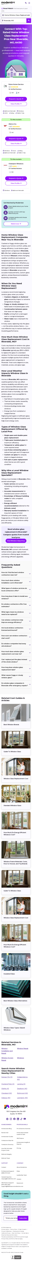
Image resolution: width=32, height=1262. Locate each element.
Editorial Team (5, 1158)
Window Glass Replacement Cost (16, 778)
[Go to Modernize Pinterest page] (7, 1119)
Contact (3, 1167)
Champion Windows (16, 164)
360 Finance (20, 1138)
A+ (18, 92)
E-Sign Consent (22, 1229)
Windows (20, 1058)
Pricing (19, 1148)
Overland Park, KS (7, 1084)
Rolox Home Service (16, 84)
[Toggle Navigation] (29, 3)
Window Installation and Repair (7, 1051)
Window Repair (22, 1048)
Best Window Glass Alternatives (15, 1001)
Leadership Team (22, 1175)
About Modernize (22, 1167)
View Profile (15, 104)
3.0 (12, 172)
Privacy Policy (5, 1238)
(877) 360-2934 (5, 1184)
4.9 (12, 92)
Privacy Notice (5, 1229)
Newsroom (20, 1183)
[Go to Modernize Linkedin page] (18, 1119)
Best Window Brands (11, 724)
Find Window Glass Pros (16, 541)
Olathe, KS (5, 1088)
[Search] (26, 3)
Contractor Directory (7, 1144)
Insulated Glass (9, 974)
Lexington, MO (22, 1098)
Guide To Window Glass (12, 751)
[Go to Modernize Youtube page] (25, 1119)
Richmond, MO (22, 1093)
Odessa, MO (5, 1098)
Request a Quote (15, 99)
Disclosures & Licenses (18, 1231)
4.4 (12, 132)
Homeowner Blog (6, 1128)
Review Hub (4, 1132)
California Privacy (6, 1233)
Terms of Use (13, 1229)
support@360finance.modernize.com (12, 1186)
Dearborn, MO (22, 1088)
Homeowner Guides (7, 1136)
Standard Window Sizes (12, 805)
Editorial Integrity (6, 1154)
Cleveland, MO (6, 1093)
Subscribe (23, 1218)
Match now (15, 224)
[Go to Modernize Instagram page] (11, 1119)
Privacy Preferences (6, 1231)
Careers (19, 1179)
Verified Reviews (15, 89)
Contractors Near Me (7, 1140)
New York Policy (16, 1233)
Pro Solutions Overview (23, 1128)
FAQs (18, 1171)
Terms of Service (15, 1238)
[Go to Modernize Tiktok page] (21, 1119)
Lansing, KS (21, 1084)
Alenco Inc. (13, 124)
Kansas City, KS (6, 1077)
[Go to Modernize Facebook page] (14, 1119)
